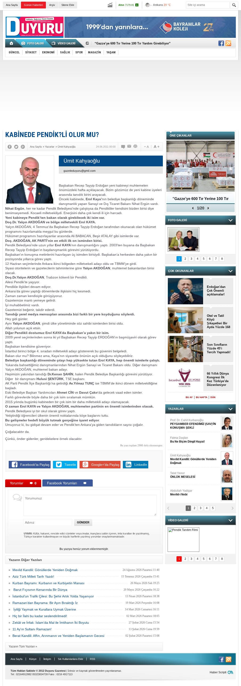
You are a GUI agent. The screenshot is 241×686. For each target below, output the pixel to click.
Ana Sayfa (12, 5)
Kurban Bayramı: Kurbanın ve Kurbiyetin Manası (48, 583)
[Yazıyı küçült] (146, 147)
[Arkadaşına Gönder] (129, 147)
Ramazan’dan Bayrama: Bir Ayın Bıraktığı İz (45, 603)
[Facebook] (10, 147)
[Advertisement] (120, 95)
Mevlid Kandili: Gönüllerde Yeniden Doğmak (45, 570)
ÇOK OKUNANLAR (181, 271)
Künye (32, 659)
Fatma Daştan (187, 439)
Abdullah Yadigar (181, 492)
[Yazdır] (135, 147)
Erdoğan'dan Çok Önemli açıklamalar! (216, 290)
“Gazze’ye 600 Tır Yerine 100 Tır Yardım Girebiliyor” (133, 43)
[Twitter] (16, 147)
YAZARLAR (176, 409)
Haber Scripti (218, 672)
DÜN (212, 397)
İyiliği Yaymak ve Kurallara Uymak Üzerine (44, 609)
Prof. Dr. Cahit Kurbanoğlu (193, 424)
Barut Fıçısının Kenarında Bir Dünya (39, 590)
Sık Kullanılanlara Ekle (70, 659)
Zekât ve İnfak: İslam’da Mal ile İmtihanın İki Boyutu (50, 622)
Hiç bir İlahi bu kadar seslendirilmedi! (39, 616)
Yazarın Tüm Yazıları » (23, 646)
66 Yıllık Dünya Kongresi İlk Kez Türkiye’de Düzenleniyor (218, 379)
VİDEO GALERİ (178, 520)
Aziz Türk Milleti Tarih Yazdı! (33, 576)
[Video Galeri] (64, 43)
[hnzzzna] (183, 239)
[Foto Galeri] (33, 43)
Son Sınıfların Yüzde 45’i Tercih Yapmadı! (218, 348)
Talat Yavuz (182, 474)
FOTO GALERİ (177, 220)
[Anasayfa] (11, 43)
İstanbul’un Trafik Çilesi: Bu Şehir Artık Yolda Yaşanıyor (53, 596)
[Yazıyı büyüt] (156, 147)
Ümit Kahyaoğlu (193, 459)
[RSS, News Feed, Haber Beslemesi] (228, 43)
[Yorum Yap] (123, 147)
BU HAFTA (201, 397)
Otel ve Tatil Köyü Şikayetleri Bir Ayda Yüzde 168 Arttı (218, 321)
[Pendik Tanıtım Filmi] (183, 539)
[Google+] (23, 147)
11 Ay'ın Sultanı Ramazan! (32, 629)
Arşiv (52, 5)
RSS (92, 659)
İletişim (47, 659)
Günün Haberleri (33, 5)
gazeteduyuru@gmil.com (80, 170)
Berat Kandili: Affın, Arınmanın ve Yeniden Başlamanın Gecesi (58, 636)
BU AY (189, 397)
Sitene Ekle (67, 5)
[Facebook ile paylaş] (221, 43)
